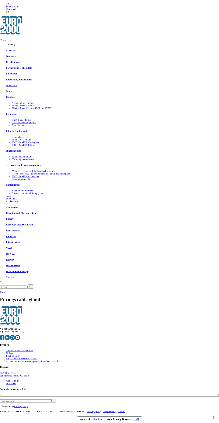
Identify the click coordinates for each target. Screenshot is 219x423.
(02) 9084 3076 (7, 373)
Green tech (11, 85)
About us (10, 50)
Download (11, 9)
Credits (121, 411)
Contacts (10, 277)
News (8, 3)
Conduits (10, 97)
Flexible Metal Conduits (23, 105)
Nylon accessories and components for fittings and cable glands (41, 173)
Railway (10, 259)
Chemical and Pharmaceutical (21, 213)
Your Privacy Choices (119, 419)
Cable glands (18, 137)
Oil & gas (10, 254)
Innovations (11, 198)
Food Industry (13, 230)
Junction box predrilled (23, 190)
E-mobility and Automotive (19, 224)
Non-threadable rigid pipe (24, 122)
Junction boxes (13, 151)
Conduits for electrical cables (19, 350)
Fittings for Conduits (21, 139)
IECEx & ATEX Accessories (25, 176)
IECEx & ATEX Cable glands (26, 142)
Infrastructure (13, 242)
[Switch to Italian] (7, 11)
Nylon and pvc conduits (23, 103)
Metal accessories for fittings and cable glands (33, 171)
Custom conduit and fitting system (28, 193)
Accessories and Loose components (23, 165)
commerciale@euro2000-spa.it (14, 375)
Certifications (13, 62)
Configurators (13, 185)
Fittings (9, 353)
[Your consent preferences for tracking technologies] (214, 418)
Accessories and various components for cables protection (33, 361)
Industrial (11, 236)
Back (2, 292)
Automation (12, 207)
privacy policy (21, 406)
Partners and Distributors (19, 68)
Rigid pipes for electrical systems (21, 358)
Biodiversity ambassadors (19, 79)
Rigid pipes (11, 114)
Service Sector (13, 265)
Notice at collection (91, 419)
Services (10, 196)
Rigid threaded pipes (21, 120)
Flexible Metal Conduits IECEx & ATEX (31, 108)
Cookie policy (109, 411)
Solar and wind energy (17, 271)
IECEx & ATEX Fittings (23, 145)
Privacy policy (94, 411)
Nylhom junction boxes (23, 159)
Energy (9, 219)
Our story (11, 56)
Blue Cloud (11, 73)
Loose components (21, 179)
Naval (9, 248)
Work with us (12, 6)
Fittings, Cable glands (17, 131)
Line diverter (18, 125)
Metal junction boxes (22, 156)
